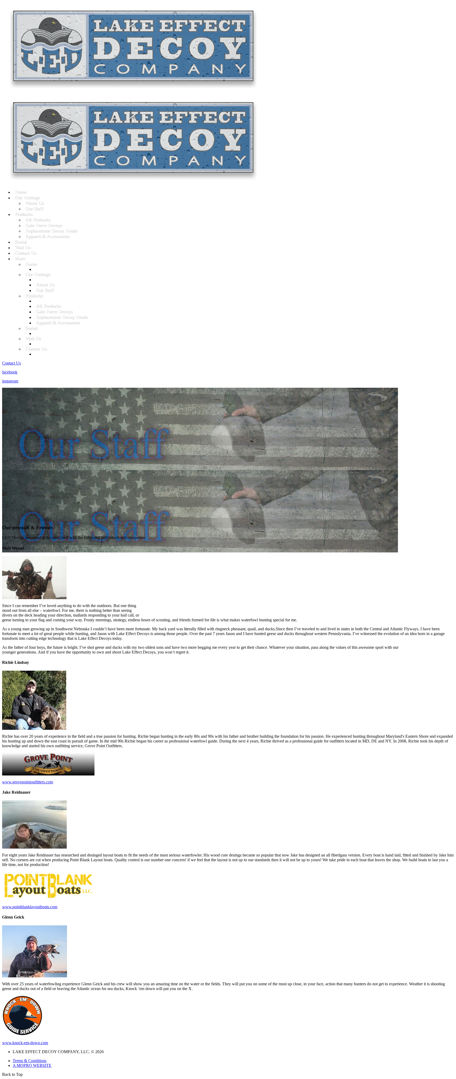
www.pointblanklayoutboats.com (29, 907)
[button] (11, 363)
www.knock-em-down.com (25, 1042)
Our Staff (35, 208)
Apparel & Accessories (48, 236)
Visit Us (23, 247)
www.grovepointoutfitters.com (27, 782)
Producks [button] (24, 214)
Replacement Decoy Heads (51, 231)
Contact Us (25, 253)
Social (21, 242)
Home (21, 192)
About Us (35, 203)
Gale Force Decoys (44, 225)
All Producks (38, 220)
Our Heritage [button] (27, 197)
